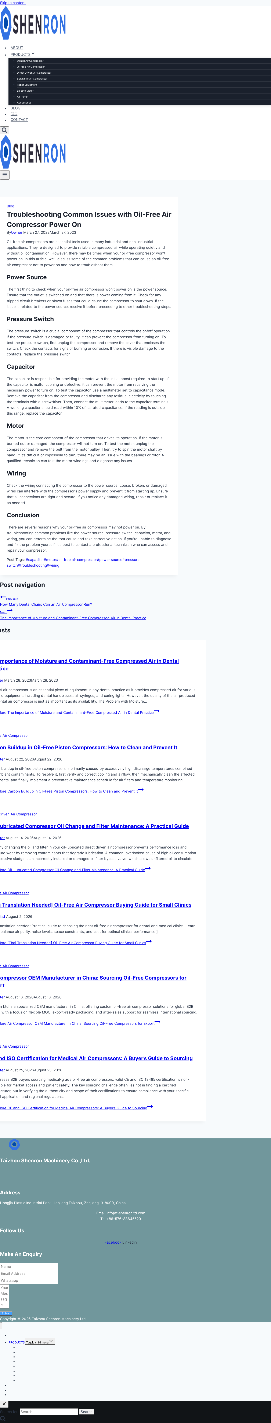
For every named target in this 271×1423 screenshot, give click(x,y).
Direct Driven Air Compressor (34, 72)
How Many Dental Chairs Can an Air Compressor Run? (46, 602)
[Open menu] (5, 175)
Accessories (24, 102)
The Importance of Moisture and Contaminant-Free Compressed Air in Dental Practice (73, 615)
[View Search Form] (4, 130)
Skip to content (13, 3)
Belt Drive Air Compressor (32, 78)
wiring (53, 565)
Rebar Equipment (27, 84)
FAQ (14, 114)
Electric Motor (25, 90)
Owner (16, 232)
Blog (10, 206)
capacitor (35, 560)
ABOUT (17, 48)
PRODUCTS (16, 1342)
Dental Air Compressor (30, 60)
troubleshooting (32, 565)
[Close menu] (1, 1325)
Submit (6, 1313)
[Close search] (4, 1404)
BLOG (16, 108)
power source (109, 560)
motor (50, 560)
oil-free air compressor (76, 560)
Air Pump (22, 96)
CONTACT (19, 120)
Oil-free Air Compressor (31, 66)
